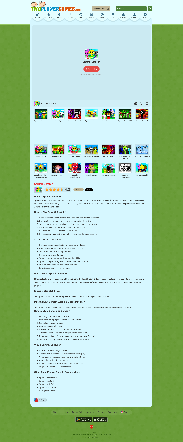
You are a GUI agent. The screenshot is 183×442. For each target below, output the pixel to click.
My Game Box (99, 8)
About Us (57, 412)
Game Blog (112, 412)
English (127, 412)
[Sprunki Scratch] (91, 62)
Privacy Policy (77, 412)
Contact (101, 412)
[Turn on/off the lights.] (141, 103)
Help (66, 412)
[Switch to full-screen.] (146, 103)
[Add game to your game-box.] (135, 103)
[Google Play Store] (83, 419)
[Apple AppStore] (100, 419)
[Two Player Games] (55, 6)
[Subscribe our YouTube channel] (91, 426)
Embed (79, 190)
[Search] (150, 8)
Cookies (90, 412)
